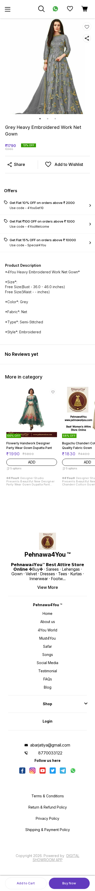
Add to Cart (26, 883)
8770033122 (50, 753)
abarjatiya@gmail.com (50, 745)
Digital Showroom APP (56, 857)
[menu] (7, 9)
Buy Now (69, 883)
